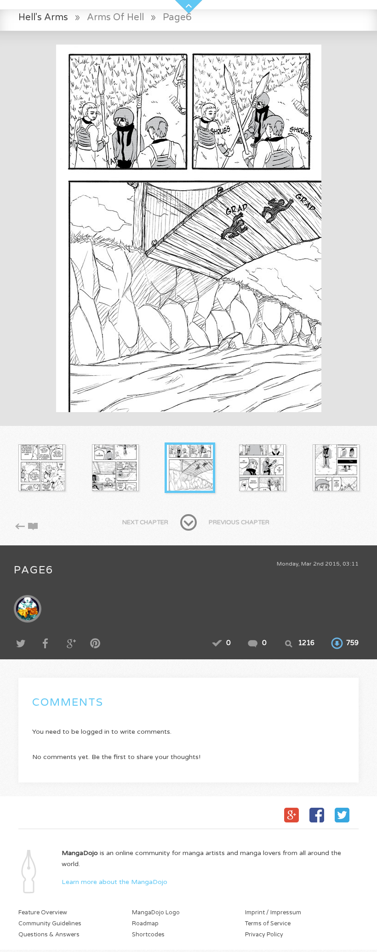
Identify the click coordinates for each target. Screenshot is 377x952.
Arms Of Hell (115, 17)
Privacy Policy (264, 934)
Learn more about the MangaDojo (114, 882)
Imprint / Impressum (273, 912)
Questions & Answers (49, 934)
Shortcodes (148, 934)
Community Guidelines (49, 923)
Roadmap (145, 923)
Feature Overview (42, 912)
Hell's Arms (43, 17)
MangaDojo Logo (156, 912)
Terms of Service (268, 923)
